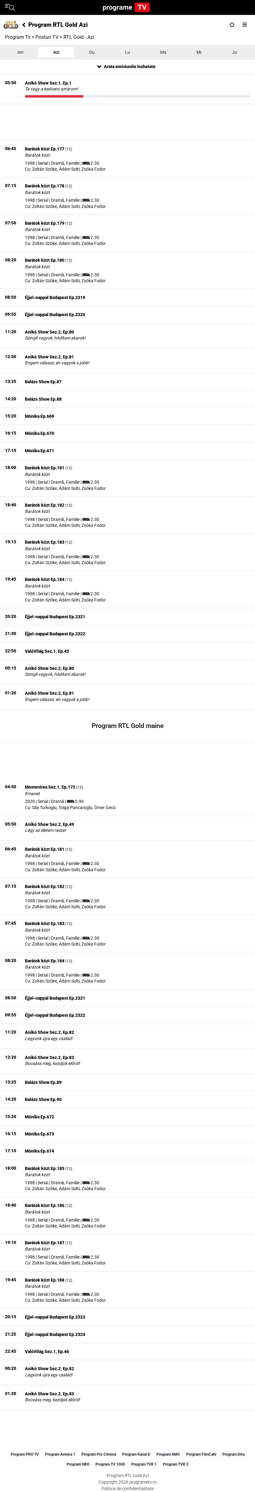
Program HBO (78, 1464)
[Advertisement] (127, 122)
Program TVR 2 (175, 1464)
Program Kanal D (136, 1454)
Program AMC (168, 1454)
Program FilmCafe (201, 1454)
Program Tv (17, 37)
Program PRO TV (25, 1454)
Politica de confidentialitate (127, 1488)
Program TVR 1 (144, 1464)
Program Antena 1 (60, 1454)
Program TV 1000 (110, 1464)
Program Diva (233, 1454)
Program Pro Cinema (98, 1454)
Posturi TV (46, 37)
